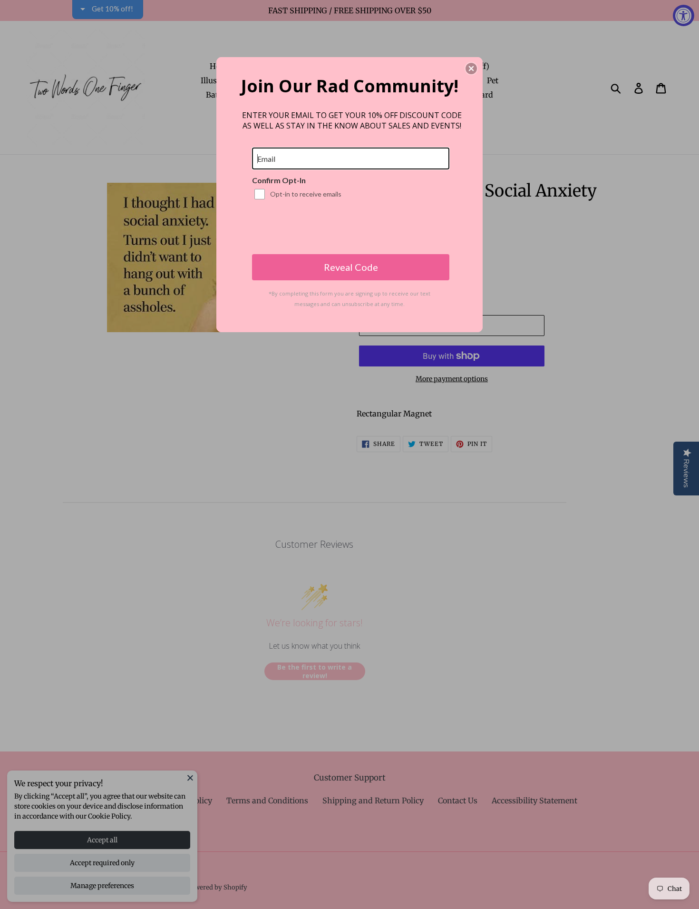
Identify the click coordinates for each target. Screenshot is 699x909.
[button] (471, 68)
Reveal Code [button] (351, 267)
